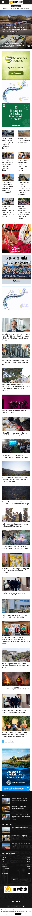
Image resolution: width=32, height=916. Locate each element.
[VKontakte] (23, 906)
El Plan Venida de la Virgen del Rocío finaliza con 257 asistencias (15, 525)
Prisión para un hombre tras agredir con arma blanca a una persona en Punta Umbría (8, 211)
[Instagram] (19, 906)
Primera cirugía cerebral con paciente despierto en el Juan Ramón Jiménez (15, 547)
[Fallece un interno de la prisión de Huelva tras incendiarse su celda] (6, 801)
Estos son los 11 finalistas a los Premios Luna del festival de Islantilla (15, 456)
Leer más (24, 914)
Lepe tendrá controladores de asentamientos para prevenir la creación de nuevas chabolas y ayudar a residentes (16, 387)
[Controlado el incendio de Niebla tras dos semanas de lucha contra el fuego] (16, 493)
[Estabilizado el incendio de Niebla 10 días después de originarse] (6, 809)
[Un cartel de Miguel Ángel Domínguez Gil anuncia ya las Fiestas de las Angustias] (16, 560)
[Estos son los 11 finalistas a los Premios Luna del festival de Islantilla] (16, 446)
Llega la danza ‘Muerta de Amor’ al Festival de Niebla (14, 412)
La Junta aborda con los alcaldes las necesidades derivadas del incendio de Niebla (7, 165)
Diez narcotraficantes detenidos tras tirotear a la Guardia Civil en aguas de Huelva (15, 362)
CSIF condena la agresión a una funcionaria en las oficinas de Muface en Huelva (8, 143)
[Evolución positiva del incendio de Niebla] (6, 830)
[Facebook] (12, 906)
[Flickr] (15, 906)
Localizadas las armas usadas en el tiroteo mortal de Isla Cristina (14, 594)
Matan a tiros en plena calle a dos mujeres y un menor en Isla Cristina (14, 711)
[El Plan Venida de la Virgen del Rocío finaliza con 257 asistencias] (16, 515)
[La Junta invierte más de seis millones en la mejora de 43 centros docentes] (6, 846)
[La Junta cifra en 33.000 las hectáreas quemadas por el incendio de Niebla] (16, 679)
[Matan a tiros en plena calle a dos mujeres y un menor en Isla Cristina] (16, 701)
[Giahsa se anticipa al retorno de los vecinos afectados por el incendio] (6, 838)
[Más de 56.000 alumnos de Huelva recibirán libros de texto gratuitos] (16, 424)
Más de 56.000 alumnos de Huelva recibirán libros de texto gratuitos (14, 434)
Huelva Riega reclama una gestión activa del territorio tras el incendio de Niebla (15, 665)
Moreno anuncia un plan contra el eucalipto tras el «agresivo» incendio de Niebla (20, 816)
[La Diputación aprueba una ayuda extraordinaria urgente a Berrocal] (24, 155)
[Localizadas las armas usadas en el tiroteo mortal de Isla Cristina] (16, 584)
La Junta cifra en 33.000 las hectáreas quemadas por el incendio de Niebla (15, 689)
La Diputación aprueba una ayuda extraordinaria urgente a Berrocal (22, 165)
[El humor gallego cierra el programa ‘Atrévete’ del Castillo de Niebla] (16, 606)
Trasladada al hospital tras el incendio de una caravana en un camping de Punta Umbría (7, 187)
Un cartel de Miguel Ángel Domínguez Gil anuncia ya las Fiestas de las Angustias (15, 571)
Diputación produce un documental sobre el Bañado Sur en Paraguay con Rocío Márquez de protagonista (15, 734)
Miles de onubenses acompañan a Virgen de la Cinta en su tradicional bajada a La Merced (24, 212)
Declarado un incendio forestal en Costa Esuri (24, 140)
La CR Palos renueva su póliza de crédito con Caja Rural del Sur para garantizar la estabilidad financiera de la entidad (16, 640)
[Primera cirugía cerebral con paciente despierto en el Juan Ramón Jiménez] (16, 537)
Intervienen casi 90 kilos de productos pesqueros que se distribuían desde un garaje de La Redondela (24, 188)
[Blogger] (8, 906)
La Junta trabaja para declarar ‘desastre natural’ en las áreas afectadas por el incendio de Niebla (16, 479)
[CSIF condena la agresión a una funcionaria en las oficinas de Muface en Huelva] (8, 133)
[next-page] (12, 741)
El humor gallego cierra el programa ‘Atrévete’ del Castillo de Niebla (14, 616)
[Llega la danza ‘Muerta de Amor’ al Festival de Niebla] (16, 402)
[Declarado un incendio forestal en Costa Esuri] (24, 133)
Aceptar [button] (18, 913)
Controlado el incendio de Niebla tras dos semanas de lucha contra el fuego (15, 503)
